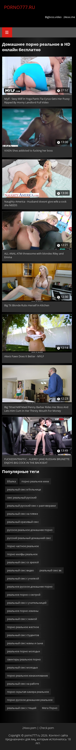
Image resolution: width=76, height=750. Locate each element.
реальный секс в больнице (24, 489)
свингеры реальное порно (24, 659)
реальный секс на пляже (22, 514)
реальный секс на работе (23, 683)
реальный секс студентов (23, 635)
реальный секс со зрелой (23, 562)
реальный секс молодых (22, 667)
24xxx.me (69, 17)
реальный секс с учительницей (26, 603)
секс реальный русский (21, 497)
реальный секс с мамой (22, 619)
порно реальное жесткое (23, 627)
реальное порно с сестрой (23, 594)
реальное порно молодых (23, 651)
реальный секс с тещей (21, 708)
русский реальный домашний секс (29, 538)
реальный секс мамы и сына (25, 643)
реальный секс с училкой (23, 578)
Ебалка (11, 481)
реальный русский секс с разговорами (31, 505)
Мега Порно (49, 708)
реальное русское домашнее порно (29, 586)
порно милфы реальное (22, 554)
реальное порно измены (23, 611)
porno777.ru (19, 7)
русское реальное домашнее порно (29, 530)
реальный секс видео (20, 570)
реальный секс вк (51, 570)
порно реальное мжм (35, 481)
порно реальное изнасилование (27, 675)
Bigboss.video (53, 17)
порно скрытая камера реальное (28, 692)
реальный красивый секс (23, 522)
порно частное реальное (23, 546)
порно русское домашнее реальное (29, 700)
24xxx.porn (29, 728)
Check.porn (47, 728)
